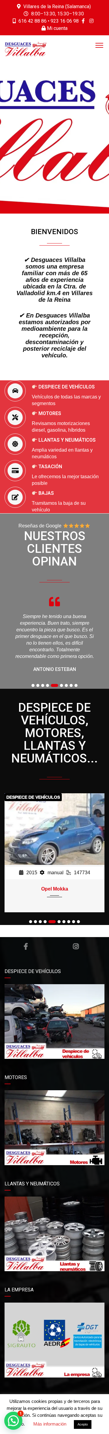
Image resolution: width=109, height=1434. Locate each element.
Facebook (26, 946)
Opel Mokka (54, 888)
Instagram (75, 946)
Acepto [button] (83, 1424)
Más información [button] (49, 1423)
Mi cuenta (57, 28)
